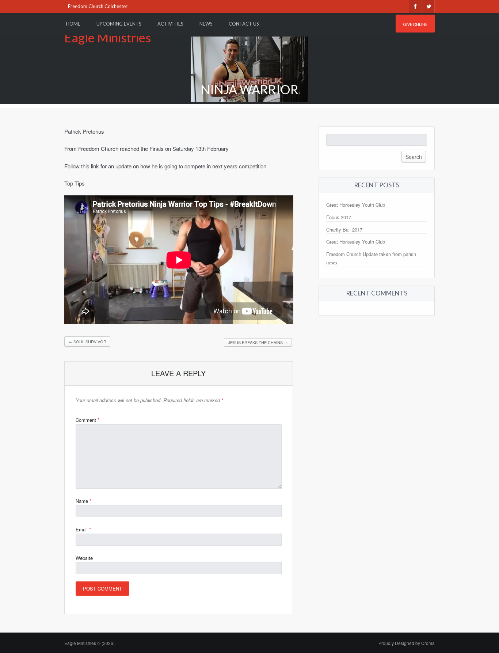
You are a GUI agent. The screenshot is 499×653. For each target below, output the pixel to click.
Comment (87, 419)
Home (73, 24)
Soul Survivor (87, 341)
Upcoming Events (118, 24)
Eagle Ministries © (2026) (89, 643)
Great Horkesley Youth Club (355, 204)
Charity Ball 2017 (344, 229)
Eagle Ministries (107, 37)
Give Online (415, 24)
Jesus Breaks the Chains (258, 342)
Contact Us (244, 24)
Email (83, 529)
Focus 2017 (338, 217)
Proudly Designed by (406, 643)
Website (84, 557)
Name (83, 500)
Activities (170, 24)
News (206, 24)
